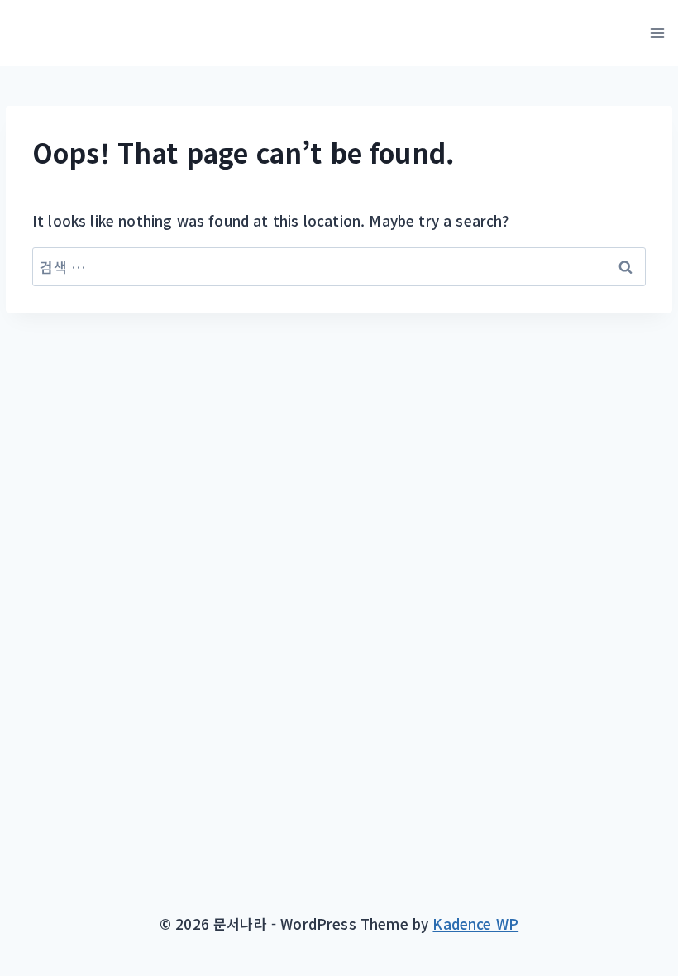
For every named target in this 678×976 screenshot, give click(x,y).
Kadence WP (475, 923)
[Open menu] (657, 32)
